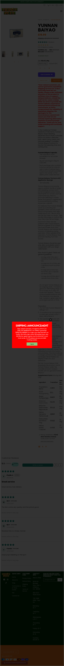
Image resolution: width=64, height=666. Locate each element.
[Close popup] (50, 319)
